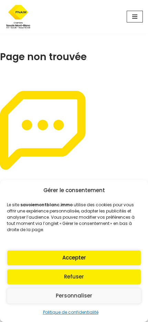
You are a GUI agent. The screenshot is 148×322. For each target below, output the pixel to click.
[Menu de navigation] (135, 16)
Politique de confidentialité (70, 312)
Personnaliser (74, 295)
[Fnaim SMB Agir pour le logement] (20, 17)
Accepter (74, 257)
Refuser (74, 276)
